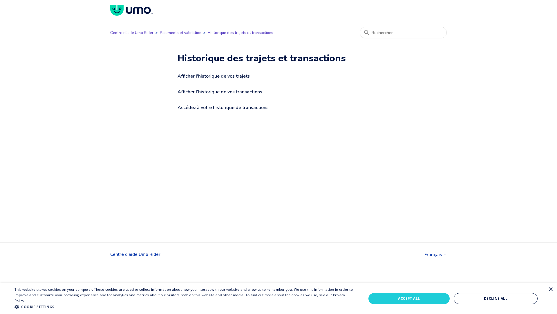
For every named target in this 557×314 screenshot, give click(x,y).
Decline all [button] (495, 298)
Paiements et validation (180, 32)
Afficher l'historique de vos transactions (220, 92)
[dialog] (278, 298)
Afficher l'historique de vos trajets (214, 76)
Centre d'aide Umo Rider (131, 32)
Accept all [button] (409, 298)
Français (433, 254)
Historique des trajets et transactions (240, 32)
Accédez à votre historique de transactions (223, 107)
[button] (185, 307)
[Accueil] (131, 10)
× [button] (550, 289)
